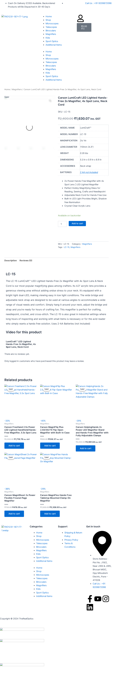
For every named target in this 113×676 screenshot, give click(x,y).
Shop (48, 20)
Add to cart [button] (14, 445)
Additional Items (54, 45)
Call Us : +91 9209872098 (98, 3)
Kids (48, 37)
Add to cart (77, 223)
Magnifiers (51, 34)
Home (49, 16)
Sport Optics (52, 41)
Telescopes (51, 27)
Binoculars (51, 30)
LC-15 (66, 247)
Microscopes (52, 23)
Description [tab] (10, 260)
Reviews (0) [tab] (26, 260)
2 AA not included (89, 172)
